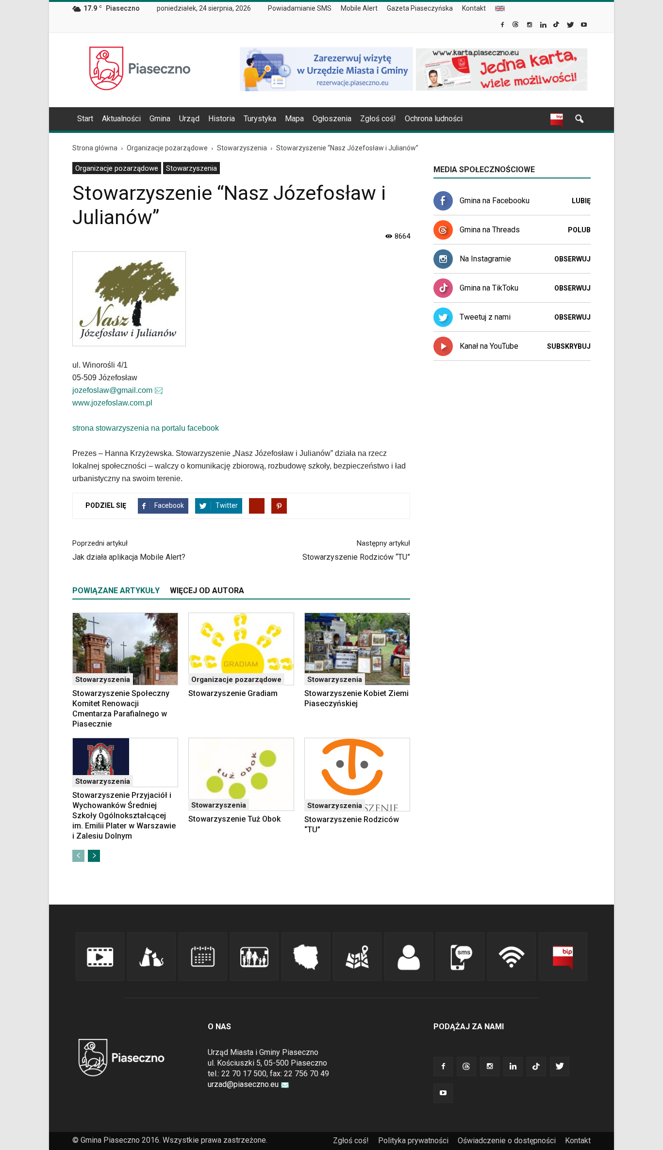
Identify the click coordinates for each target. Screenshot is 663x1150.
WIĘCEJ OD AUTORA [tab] (207, 590)
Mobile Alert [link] (359, 8)
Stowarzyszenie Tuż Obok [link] (234, 819)
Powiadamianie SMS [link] (300, 8)
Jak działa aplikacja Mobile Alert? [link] (128, 557)
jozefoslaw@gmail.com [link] (112, 390)
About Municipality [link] (500, 8)
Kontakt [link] (474, 8)
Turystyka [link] (260, 118)
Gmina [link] (159, 118)
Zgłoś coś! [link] (378, 118)
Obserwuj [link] (572, 259)
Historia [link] (221, 118)
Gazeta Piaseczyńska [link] (420, 8)
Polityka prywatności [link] (413, 1140)
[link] (503, 25)
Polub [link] (579, 230)
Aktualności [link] (121, 118)
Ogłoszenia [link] (332, 118)
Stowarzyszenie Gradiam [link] (233, 693)
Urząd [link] (189, 118)
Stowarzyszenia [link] (191, 168)
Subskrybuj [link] (569, 346)
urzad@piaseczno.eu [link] (243, 1084)
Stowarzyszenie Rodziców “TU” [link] (356, 557)
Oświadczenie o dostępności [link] (507, 1140)
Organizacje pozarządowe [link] (116, 168)
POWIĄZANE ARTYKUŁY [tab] (116, 590)
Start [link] (85, 118)
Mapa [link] (294, 118)
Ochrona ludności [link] (434, 118)
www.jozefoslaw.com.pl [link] (112, 403)
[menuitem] (303, 9)
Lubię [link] (581, 201)
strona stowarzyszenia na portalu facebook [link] (145, 428)
